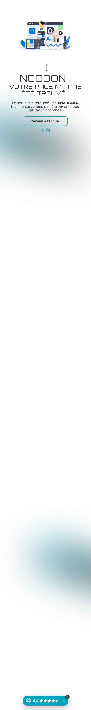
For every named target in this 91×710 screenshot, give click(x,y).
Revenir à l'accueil (46, 121)
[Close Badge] (67, 697)
